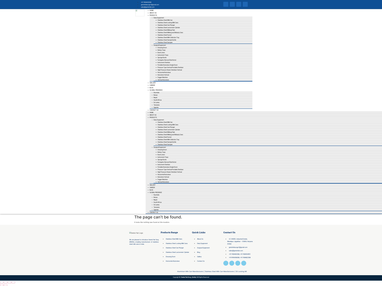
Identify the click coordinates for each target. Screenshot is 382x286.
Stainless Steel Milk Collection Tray (168, 37)
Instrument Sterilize (164, 62)
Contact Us (154, 110)
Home (152, 10)
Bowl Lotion (161, 52)
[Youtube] (245, 4)
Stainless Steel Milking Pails (166, 30)
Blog (151, 88)
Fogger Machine (163, 77)
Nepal (155, 97)
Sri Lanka (156, 102)
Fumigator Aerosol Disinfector (167, 60)
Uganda (156, 107)
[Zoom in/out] (1, 282)
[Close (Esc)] (13, 282)
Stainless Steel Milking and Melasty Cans (170, 32)
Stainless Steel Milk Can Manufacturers (210, 271)
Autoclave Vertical (163, 75)
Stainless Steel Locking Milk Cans (168, 22)
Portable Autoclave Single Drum (168, 65)
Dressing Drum (162, 47)
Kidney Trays (162, 50)
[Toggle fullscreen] (5, 282)
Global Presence (156, 90)
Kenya (155, 95)
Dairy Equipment (159, 18)
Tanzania (156, 105)
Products (153, 15)
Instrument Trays (163, 55)
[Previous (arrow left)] (1, 285)
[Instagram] (232, 4)
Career (152, 85)
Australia (156, 92)
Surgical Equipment (160, 45)
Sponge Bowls (162, 57)
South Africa (158, 100)
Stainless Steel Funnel (164, 35)
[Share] (9, 282)
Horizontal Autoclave (164, 72)
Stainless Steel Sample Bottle (167, 40)
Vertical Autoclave (163, 80)
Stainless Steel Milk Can (165, 20)
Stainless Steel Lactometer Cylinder (169, 27)
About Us (153, 13)
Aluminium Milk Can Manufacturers (181, 271)
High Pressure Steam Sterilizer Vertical (170, 70)
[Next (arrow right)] (5, 285)
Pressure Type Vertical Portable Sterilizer (170, 67)
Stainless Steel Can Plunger (166, 25)
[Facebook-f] (225, 4)
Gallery (153, 83)
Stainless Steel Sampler (165, 42)
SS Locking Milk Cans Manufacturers (240, 271)
